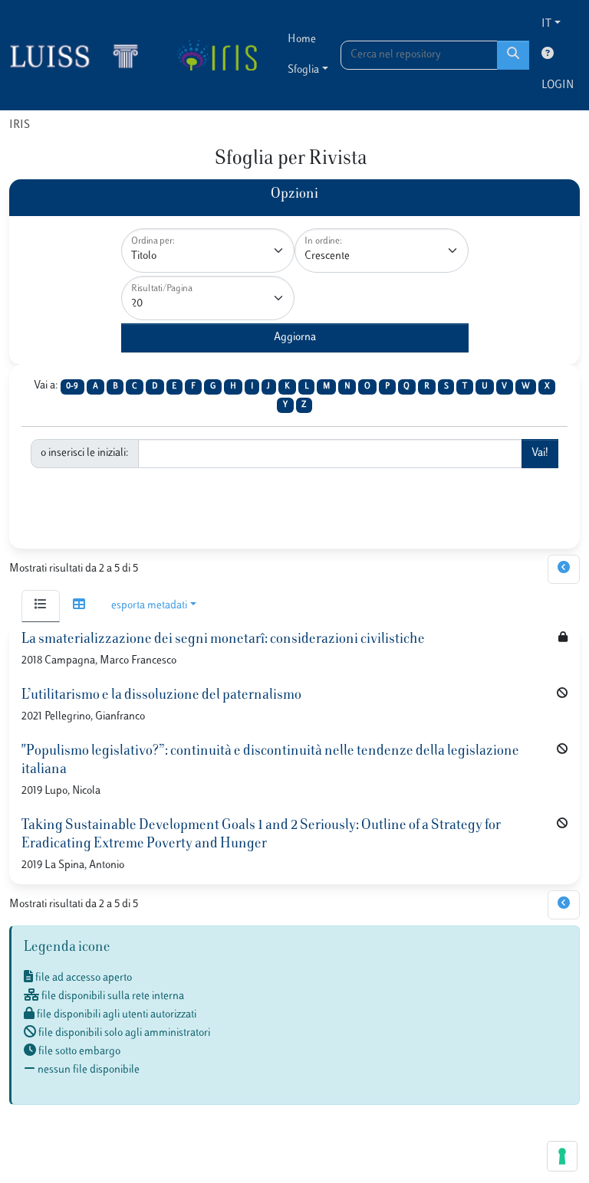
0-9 (72, 386)
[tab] (40, 606)
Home (302, 39)
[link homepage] (80, 55)
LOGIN (557, 85)
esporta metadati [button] (149, 605)
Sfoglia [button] (303, 70)
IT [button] (546, 24)
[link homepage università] (216, 55)
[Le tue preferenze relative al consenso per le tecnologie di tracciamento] (562, 1156)
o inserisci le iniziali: (85, 453)
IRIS (19, 125)
